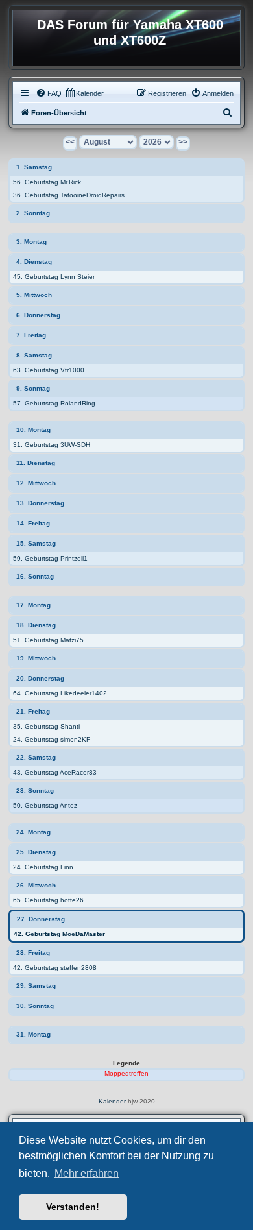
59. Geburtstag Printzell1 (50, 558)
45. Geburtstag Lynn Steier (54, 276)
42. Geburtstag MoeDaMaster (59, 933)
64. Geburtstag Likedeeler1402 (60, 693)
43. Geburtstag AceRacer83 (55, 772)
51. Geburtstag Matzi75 (48, 640)
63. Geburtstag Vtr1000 (48, 370)
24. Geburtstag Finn (43, 867)
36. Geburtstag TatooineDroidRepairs (69, 195)
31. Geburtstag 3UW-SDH (51, 444)
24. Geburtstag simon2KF (51, 739)
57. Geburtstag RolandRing (54, 403)
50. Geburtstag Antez (45, 805)
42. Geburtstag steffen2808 (55, 967)
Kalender (112, 1101)
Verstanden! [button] (72, 1206)
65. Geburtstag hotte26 (48, 900)
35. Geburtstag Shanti (46, 726)
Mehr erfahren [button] (86, 1173)
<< (70, 142)
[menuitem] (49, 93)
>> (182, 142)
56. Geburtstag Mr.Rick (47, 182)
